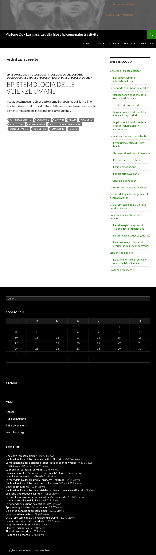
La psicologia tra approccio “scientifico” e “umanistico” (129, 227)
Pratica (128, 43)
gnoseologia (37, 74)
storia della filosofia (48, 77)
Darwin (59, 119)
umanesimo (58, 129)
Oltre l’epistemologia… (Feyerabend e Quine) (32, 517)
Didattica (145, 43)
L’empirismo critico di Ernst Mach (25, 521)
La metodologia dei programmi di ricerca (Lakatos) (129, 196)
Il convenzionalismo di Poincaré (131, 153)
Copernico (43, 119)
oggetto (87, 119)
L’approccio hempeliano (127, 160)
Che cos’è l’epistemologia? (125, 70)
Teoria (98, 43)
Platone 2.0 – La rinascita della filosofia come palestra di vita (52, 34)
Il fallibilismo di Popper (123, 180)
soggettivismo (19, 129)
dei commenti (16, 425)
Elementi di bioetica (121, 252)
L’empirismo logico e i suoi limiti (128, 136)
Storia (112, 43)
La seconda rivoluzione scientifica (129, 87)
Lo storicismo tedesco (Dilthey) (131, 235)
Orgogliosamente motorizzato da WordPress (29, 550)
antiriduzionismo (20, 119)
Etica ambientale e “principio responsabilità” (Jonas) (130, 261)
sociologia (14, 77)
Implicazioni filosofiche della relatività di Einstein (129, 96)
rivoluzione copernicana (65, 124)
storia (28, 77)
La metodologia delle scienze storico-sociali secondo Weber (131, 244)
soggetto (40, 129)
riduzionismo (37, 124)
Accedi (10, 411)
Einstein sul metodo (128, 105)
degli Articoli (16, 418)
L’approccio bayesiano (126, 173)
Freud (72, 119)
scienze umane (72, 74)
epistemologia (17, 74)
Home (86, 43)
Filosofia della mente (122, 269)
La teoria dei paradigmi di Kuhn (128, 187)
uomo (73, 129)
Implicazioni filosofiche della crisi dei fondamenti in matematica (129, 126)
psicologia (54, 74)
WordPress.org (15, 432)
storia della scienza (78, 77)
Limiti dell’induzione (124, 166)
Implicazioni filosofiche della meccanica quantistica (129, 113)
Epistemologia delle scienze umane (41, 87)
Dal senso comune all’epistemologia (124, 79)
